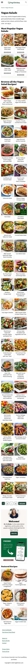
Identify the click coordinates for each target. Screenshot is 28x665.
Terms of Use (5, 651)
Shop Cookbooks (6, 630)
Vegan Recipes (9, 8)
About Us (4, 638)
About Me (14, 533)
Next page (22, 503)
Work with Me (6, 641)
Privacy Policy (6, 649)
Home (2, 8)
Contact (4, 643)
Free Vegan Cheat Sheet (8, 632)
